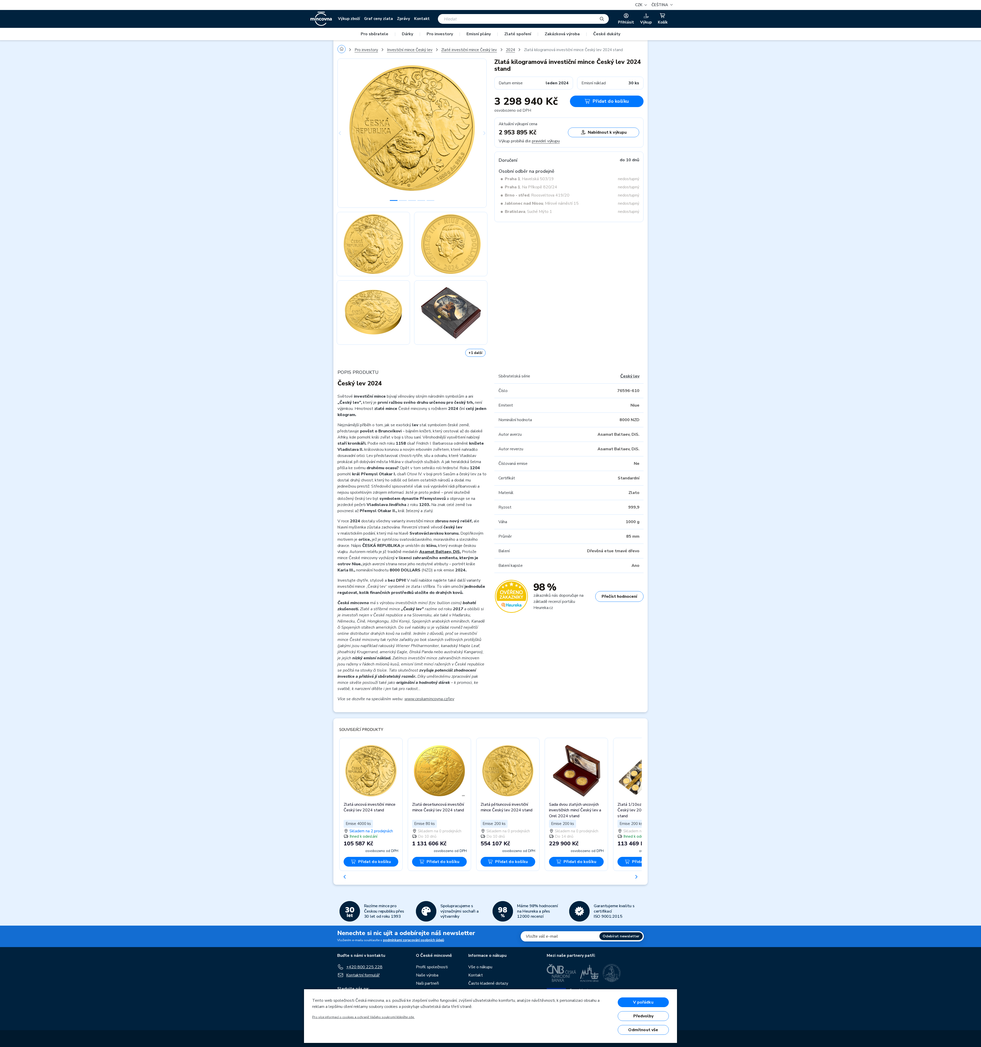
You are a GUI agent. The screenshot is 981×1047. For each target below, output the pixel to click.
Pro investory (440, 34)
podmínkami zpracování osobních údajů (413, 940)
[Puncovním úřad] (589, 973)
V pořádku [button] (643, 1002)
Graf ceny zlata (378, 18)
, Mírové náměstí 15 (542, 203)
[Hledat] (602, 19)
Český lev (629, 376)
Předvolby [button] (643, 1016)
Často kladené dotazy (488, 983)
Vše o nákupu (480, 967)
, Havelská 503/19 (529, 179)
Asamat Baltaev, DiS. (440, 552)
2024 (510, 49)
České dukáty (606, 34)
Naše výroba (427, 975)
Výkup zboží (349, 18)
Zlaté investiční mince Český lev (469, 49)
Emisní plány (478, 34)
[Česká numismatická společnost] (612, 973)
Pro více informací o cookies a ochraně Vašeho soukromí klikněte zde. (363, 1017)
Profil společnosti (432, 967)
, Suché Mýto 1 (528, 211)
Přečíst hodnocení (619, 596)
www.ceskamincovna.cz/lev (429, 699)
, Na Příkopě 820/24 (531, 187)
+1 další (475, 352)
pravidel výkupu (546, 141)
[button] (661, 5)
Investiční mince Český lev (410, 49)
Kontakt (422, 18)
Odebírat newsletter (621, 936)
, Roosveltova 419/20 (537, 195)
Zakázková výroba (562, 34)
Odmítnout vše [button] (643, 1030)
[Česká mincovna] (321, 19)
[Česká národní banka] (561, 973)
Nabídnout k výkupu (607, 132)
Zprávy (403, 18)
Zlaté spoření (517, 34)
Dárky (407, 34)
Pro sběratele (374, 34)
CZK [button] (639, 4)
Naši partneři (427, 983)
